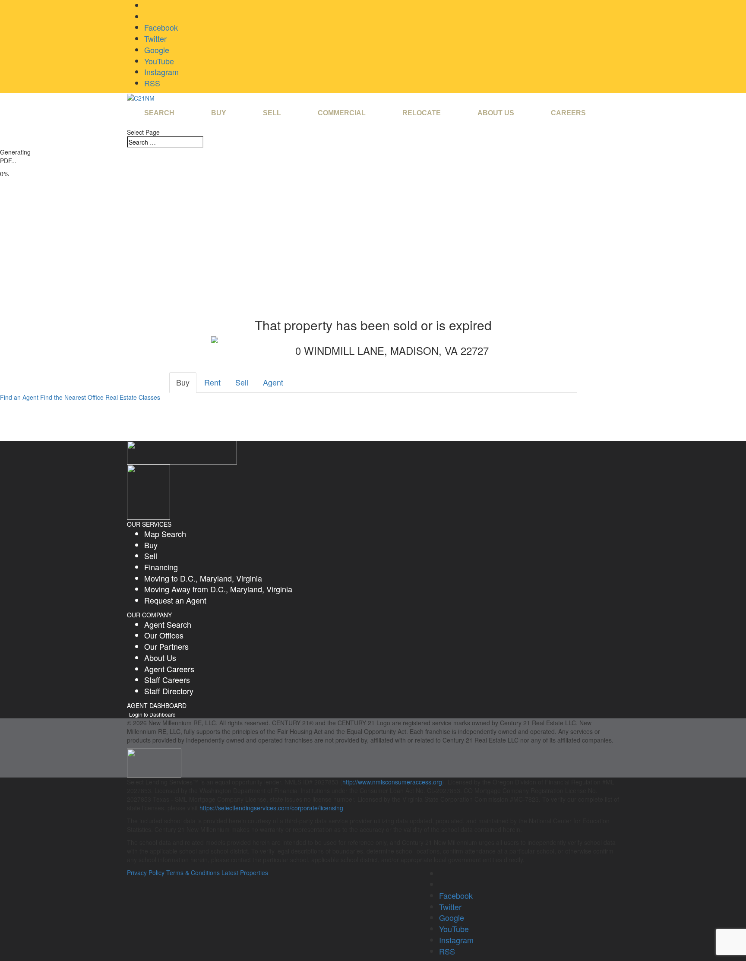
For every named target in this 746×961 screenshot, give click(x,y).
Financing (161, 566)
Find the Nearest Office (72, 397)
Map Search (165, 533)
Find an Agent (19, 397)
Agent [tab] (273, 382)
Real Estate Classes (132, 397)
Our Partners (166, 646)
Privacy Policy (145, 872)
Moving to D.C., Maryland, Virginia (203, 578)
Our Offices (163, 635)
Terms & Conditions (193, 872)
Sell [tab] (241, 382)
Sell (150, 555)
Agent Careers (169, 668)
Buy (151, 544)
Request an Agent (175, 600)
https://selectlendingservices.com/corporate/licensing (271, 807)
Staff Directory (168, 690)
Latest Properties (244, 872)
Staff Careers (167, 679)
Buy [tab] (183, 382)
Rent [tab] (212, 382)
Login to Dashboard (152, 714)
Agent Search (167, 624)
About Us (160, 657)
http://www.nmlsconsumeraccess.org (392, 782)
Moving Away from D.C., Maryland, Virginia (218, 588)
